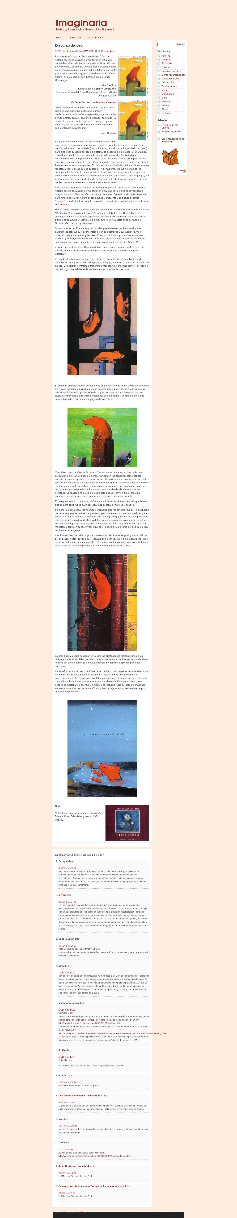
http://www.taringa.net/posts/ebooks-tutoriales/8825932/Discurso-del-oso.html (94, 1156)
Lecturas (166, 59)
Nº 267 (58, 51)
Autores (166, 55)
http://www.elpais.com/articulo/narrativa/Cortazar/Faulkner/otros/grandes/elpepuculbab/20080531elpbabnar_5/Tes (112, 1033)
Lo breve (166, 113)
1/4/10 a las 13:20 (66, 973)
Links (164, 97)
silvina (62, 894)
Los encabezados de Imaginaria (173, 140)
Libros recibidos (170, 78)
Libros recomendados (173, 74)
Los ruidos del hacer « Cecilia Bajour (80, 1095)
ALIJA (165, 109)
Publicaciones (169, 86)
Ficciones (167, 63)
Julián (62, 1050)
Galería (166, 67)
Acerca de (75, 37)
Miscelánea (168, 93)
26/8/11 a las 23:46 (67, 1173)
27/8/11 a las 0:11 (66, 1193)
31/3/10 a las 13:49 (67, 868)
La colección (95, 37)
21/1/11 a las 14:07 (67, 1149)
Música (165, 90)
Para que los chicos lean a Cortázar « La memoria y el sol (92, 1186)
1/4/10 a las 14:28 (66, 1010)
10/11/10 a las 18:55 (68, 1126)
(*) (137, 242)
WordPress (81, 1212)
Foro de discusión (171, 131)
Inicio (59, 37)
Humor (165, 105)
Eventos (166, 101)
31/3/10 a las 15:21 (67, 946)
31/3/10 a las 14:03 (67, 902)
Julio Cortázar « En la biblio (74, 1166)
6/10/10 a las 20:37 (67, 1102)
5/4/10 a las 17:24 (66, 1057)
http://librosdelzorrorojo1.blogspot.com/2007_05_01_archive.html (89, 1023)
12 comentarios (108, 51)
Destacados (168, 82)
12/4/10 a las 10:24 (67, 1082)
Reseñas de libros (75, 51)
